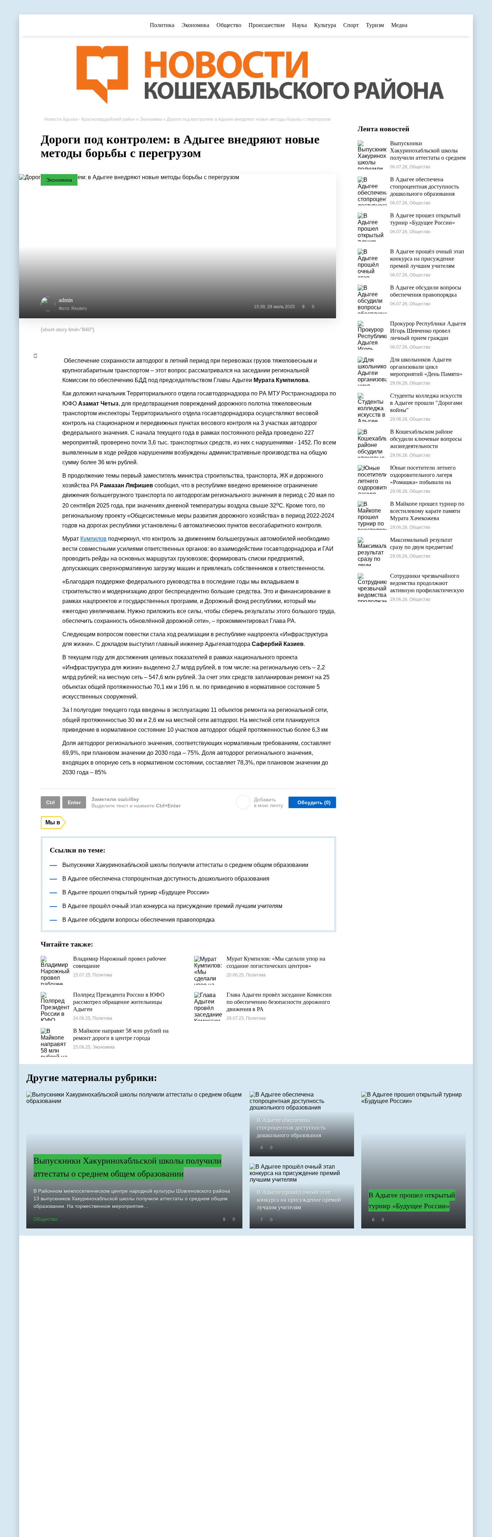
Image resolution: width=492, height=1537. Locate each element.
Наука (299, 25)
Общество (228, 25)
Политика (162, 25)
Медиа (399, 25)
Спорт (351, 25)
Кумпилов (93, 539)
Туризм (375, 25)
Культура (325, 25)
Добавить (268, 802)
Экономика (195, 25)
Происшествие (267, 25)
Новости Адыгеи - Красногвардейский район (89, 119)
